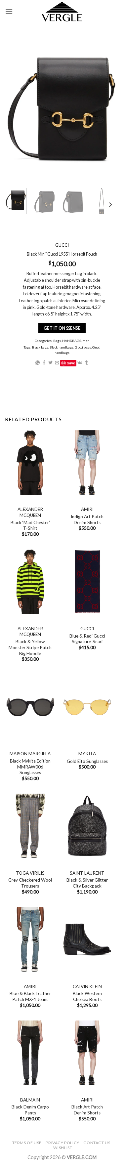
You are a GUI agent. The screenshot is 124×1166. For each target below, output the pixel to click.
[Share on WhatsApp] (37, 362)
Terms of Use (27, 1142)
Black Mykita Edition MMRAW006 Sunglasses (30, 766)
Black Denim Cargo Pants (30, 1109)
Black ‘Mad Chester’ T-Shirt (30, 525)
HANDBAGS (71, 341)
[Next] (110, 204)
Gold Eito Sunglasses (87, 761)
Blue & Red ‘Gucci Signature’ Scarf (87, 639)
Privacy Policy (62, 1142)
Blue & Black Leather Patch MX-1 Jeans (30, 996)
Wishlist (62, 1147)
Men (86, 341)
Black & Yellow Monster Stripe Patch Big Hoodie (30, 647)
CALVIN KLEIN (87, 986)
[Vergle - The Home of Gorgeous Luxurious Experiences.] (62, 11)
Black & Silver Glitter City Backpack (87, 883)
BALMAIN (30, 1100)
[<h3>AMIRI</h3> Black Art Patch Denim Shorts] (87, 1052)
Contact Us (96, 1142)
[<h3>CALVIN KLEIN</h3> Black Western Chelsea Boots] (87, 939)
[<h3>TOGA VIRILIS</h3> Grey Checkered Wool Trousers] (30, 826)
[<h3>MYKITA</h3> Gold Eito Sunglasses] (87, 707)
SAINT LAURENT (87, 873)
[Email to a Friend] (57, 362)
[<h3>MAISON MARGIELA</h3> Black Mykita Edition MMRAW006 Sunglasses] (30, 707)
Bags (57, 341)
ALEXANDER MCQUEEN (30, 512)
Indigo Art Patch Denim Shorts (87, 519)
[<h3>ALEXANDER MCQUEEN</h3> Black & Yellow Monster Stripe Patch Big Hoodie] (30, 581)
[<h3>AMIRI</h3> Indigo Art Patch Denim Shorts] (87, 462)
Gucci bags (83, 347)
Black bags (40, 347)
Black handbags (61, 347)
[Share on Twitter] (50, 362)
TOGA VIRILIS (30, 873)
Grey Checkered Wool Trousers (30, 883)
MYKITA (87, 753)
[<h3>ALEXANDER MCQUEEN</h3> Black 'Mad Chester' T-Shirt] (30, 462)
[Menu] (9, 11)
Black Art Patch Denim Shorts (87, 1109)
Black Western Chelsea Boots (87, 996)
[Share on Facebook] (44, 362)
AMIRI (87, 509)
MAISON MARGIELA (30, 753)
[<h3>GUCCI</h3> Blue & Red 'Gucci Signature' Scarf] (87, 581)
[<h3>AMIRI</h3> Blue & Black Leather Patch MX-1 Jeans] (30, 939)
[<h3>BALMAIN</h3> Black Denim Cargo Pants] (30, 1052)
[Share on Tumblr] (86, 362)
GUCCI (87, 628)
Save (71, 362)
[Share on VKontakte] (79, 362)
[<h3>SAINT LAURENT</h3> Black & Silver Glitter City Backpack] (87, 826)
